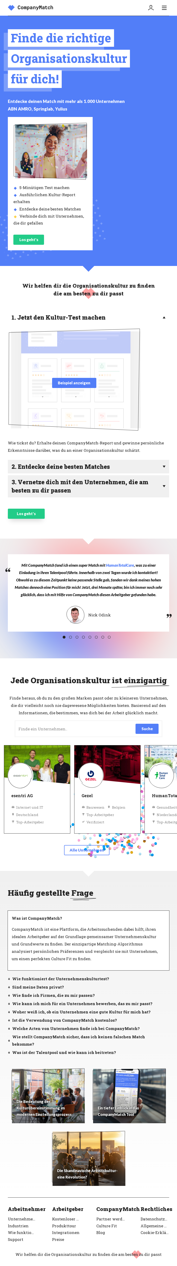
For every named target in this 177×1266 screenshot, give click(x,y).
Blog (100, 1232)
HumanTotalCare (120, 565)
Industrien (18, 1225)
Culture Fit (106, 1225)
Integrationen (66, 1232)
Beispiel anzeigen (74, 382)
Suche (147, 728)
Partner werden (110, 1219)
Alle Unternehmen (87, 850)
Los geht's (28, 239)
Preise (58, 1239)
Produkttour (64, 1225)
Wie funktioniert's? (22, 1232)
